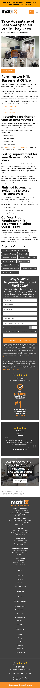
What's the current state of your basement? (19, 332)
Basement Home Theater (27, 258)
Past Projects (20, 652)
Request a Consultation (20, 685)
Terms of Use (25, 355)
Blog (20, 638)
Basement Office (23, 261)
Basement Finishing (9, 254)
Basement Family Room (11, 265)
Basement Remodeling (10, 272)
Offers (20, 641)
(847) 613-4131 (20, 512)
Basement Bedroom (9, 258)
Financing (20, 583)
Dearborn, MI (20, 617)
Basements (20, 596)
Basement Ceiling (9, 109)
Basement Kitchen (9, 261)
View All (20, 624)
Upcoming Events (20, 481)
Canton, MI (20, 613)
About (20, 634)
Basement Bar (23, 254)
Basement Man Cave (29, 269)
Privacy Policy (15, 369)
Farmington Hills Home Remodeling (14, 250)
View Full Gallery (8, 71)
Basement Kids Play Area (11, 269)
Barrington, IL (20, 610)
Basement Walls (9, 112)
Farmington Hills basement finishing (17, 147)
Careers (20, 649)
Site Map (24, 678)
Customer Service (20, 586)
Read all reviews (20, 449)
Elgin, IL (20, 621)
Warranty (20, 579)
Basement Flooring (10, 106)
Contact (20, 575)
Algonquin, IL (20, 606)
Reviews (20, 645)
